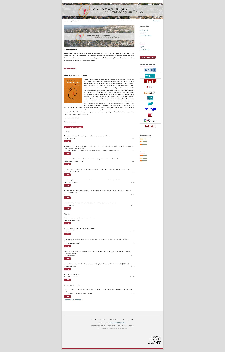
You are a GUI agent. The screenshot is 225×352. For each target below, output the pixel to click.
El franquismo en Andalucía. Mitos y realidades (79, 218)
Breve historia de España (72, 274)
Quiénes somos (76, 21)
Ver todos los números (72, 299)
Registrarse (151, 4)
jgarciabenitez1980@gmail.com (118, 322)
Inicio (66, 21)
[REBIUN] (150, 126)
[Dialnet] (150, 87)
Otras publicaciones (106, 21)
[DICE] (150, 70)
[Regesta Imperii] (150, 115)
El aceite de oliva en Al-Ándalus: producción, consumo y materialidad (86, 136)
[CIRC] (150, 104)
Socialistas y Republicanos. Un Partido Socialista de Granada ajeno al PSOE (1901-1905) (92, 180)
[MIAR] (150, 109)
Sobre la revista (111, 325)
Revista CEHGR (90, 21)
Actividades (120, 21)
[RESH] (150, 76)
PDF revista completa (74, 127)
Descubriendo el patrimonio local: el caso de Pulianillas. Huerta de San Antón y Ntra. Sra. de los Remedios (98, 169)
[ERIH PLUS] (150, 98)
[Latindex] (150, 81)
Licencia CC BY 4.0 (122, 325)
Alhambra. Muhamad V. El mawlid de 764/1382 (79, 228)
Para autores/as (144, 33)
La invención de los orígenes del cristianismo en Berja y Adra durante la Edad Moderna (92, 159)
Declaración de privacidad (98, 325)
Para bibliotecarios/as (145, 35)
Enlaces (130, 21)
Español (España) (145, 49)
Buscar (157, 21)
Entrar (160, 4)
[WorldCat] (150, 121)
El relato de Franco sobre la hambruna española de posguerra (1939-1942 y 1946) (90, 203)
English (142, 47)
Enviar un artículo (147, 57)
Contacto (131, 325)
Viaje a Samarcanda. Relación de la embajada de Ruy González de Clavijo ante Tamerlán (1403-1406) (96, 264)
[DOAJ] (150, 92)
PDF (68, 141)
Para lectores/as (144, 30)
